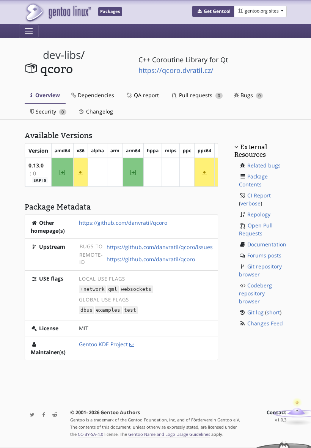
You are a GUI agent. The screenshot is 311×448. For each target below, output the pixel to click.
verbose (250, 203)
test (130, 310)
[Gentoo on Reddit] (52, 415)
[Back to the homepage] (58, 12)
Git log (255, 312)
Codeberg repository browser (255, 293)
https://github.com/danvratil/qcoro (123, 222)
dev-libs (62, 55)
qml (112, 289)
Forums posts (264, 255)
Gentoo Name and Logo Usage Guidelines (169, 434)
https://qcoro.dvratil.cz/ (176, 70)
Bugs (250, 95)
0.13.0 (36, 165)
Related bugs (264, 165)
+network (92, 289)
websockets (136, 289)
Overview (47, 95)
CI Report (259, 195)
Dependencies (95, 95)
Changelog (99, 111)
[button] (213, 11)
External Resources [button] (250, 150)
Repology (258, 214)
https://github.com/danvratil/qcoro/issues (160, 247)
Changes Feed (265, 323)
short (273, 312)
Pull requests (198, 95)
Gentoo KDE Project (103, 344)
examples (108, 310)
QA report (145, 95)
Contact (276, 412)
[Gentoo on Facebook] (41, 415)
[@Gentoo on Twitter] (30, 415)
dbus (86, 310)
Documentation (266, 244)
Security (49, 111)
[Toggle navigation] (29, 31)
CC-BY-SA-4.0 (90, 434)
